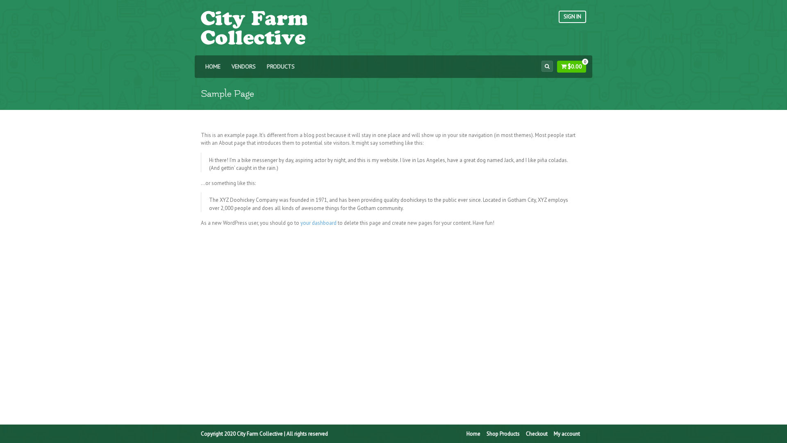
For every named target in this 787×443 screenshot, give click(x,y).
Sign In (572, 16)
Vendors (244, 66)
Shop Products (503, 433)
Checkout (537, 433)
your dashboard (318, 222)
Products (281, 66)
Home (213, 66)
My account (567, 433)
